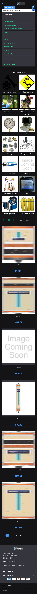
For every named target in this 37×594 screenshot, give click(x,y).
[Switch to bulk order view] (14, 220)
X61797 (18, 316)
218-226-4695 (9, 562)
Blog (9, 585)
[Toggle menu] (4, 3)
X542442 (18, 367)
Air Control (7, 36)
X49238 (18, 470)
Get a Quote (9, 7)
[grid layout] (4, 220)
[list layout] (9, 220)
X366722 (18, 521)
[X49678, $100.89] (18, 398)
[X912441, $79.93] (18, 244)
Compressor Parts (9, 43)
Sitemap (5, 591)
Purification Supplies (10, 54)
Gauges (6, 32)
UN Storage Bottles (9, 64)
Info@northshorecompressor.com (14, 565)
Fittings (6, 39)
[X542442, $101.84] (18, 347)
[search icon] (33, 10)
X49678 (18, 419)
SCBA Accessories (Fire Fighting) (13, 29)
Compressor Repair (9, 18)
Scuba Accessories (9, 21)
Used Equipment (9, 61)
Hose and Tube (8, 47)
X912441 (18, 265)
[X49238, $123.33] (18, 449)
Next (18, 539)
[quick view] (16, 248)
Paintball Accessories (10, 25)
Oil (4, 57)
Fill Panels (6, 50)
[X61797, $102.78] (18, 295)
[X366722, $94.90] (18, 500)
